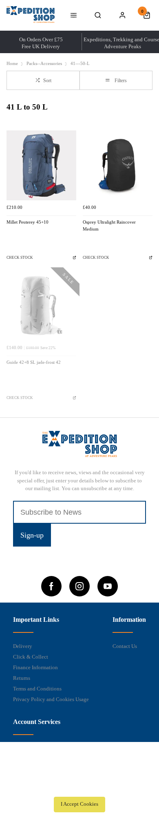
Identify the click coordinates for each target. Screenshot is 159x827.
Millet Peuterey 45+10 (28, 222)
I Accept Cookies (79, 804)
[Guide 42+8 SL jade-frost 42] (41, 306)
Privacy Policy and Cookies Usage (51, 699)
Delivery (22, 646)
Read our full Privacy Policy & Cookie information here (79, 786)
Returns (21, 678)
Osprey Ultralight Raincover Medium (109, 225)
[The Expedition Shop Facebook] (51, 586)
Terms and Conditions (37, 689)
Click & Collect (30, 657)
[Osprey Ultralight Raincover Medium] (117, 165)
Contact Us (125, 646)
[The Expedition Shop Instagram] (79, 586)
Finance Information (35, 667)
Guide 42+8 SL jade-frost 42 (34, 362)
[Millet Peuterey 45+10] (41, 165)
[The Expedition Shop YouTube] (107, 586)
